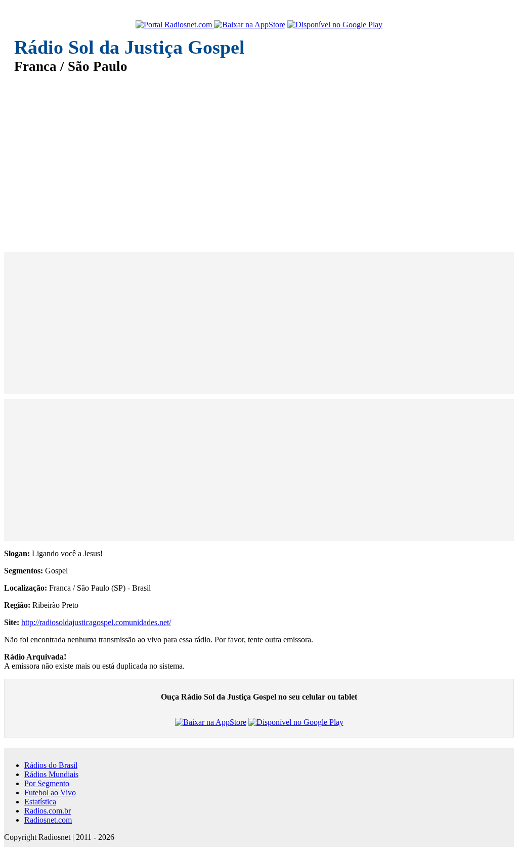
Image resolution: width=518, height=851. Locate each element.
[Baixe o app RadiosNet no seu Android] (334, 24)
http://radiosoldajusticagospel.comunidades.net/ (96, 622)
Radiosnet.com (48, 820)
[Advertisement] (259, 156)
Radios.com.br (47, 810)
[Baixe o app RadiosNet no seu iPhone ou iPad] (249, 24)
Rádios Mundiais (51, 774)
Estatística (40, 801)
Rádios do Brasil (50, 765)
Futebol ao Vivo (50, 792)
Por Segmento (46, 783)
